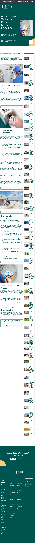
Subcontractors (20, 487)
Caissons (19, 501)
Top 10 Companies (3, 533)
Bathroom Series (3, 498)
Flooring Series (2, 509)
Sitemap (11, 501)
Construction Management (19, 491)
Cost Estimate (3, 517)
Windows (3, 524)
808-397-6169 (22, 458)
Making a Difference (3, 530)
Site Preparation (19, 505)
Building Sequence (19, 479)
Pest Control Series (3, 506)
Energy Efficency (12, 484)
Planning (3, 514)
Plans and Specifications (19, 495)
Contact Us (13, 458)
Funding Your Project (19, 484)
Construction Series (4, 491)
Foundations (19, 508)
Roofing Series (2, 503)
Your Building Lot (12, 493)
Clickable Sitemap (12, 505)
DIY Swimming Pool (4, 495)
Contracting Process (3, 512)
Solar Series (3, 500)
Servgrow (6, 324)
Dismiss (30, 1)
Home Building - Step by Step (13, 515)
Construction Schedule (12, 488)
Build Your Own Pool (3, 488)
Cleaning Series (3, 485)
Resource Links (12, 479)
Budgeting (12, 496)
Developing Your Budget (3, 527)
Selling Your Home (3, 520)
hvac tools (15, 56)
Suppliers (3, 522)
